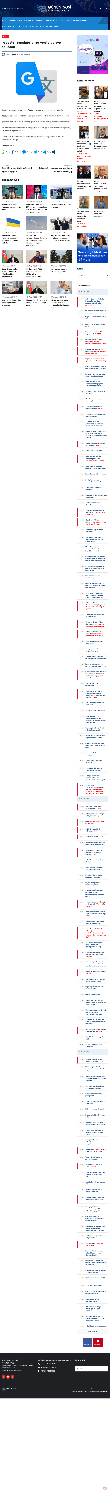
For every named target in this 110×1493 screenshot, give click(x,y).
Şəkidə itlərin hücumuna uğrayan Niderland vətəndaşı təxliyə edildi (96, 1002)
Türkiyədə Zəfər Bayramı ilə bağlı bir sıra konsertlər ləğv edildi (96, 914)
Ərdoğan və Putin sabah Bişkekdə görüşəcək (94, 868)
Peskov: (95, 822)
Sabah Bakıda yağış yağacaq (95, 474)
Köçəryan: (95, 360)
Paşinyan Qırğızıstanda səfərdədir (94, 488)
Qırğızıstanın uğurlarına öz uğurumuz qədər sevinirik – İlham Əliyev (60, 237)
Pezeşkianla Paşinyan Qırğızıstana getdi (93, 650)
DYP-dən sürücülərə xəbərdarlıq (92, 577)
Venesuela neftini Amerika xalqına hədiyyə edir (95, 922)
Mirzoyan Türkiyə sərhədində (96, 972)
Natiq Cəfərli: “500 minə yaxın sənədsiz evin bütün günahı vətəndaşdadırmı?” (95, 595)
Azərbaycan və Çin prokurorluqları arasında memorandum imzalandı (94, 424)
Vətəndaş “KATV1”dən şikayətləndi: (95, 634)
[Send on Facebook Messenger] (27, 152)
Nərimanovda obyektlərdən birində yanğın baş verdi (95, 1087)
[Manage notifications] (105, 1488)
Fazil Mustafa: (94, 1244)
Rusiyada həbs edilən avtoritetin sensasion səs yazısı (83, 218)
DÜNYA (46, 20)
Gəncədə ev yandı (95, 836)
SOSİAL (84, 20)
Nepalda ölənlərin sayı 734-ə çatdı (96, 1038)
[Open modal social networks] (53, 152)
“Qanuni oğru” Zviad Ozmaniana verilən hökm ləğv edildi (95, 1069)
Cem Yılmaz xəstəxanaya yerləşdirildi (94, 1095)
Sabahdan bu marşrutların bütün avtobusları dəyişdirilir (95, 467)
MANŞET (5, 20)
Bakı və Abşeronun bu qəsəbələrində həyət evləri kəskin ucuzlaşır (95, 1218)
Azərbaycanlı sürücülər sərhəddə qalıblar (95, 1060)
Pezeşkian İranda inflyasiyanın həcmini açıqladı (93, 1142)
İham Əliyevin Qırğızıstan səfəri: (95, 341)
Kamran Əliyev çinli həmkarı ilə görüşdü (95, 444)
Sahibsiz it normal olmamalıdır (91, 684)
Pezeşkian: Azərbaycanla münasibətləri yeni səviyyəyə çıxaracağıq (95, 1263)
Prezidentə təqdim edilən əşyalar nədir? (94, 333)
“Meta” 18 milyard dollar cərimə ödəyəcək (93, 1158)
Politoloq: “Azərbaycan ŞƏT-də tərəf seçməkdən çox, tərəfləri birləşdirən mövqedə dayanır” (96, 434)
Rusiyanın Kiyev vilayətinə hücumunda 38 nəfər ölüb (95, 954)
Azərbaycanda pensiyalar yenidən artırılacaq (95, 512)
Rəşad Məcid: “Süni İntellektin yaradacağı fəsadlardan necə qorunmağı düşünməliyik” (96, 719)
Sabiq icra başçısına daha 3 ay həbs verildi (95, 615)
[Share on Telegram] (47, 152)
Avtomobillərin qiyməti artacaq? (94, 761)
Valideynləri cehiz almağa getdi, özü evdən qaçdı (95, 815)
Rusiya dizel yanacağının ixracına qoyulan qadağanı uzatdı (95, 1132)
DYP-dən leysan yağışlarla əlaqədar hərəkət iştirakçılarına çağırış (95, 945)
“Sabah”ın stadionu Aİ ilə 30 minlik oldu (95, 1279)
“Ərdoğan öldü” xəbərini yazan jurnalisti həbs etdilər (95, 1123)
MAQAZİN (49, 26)
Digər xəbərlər (92, 1331)
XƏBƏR (5, 37)
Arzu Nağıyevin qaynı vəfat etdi (95, 1183)
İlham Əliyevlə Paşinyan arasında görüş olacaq (95, 459)
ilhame (14, 54)
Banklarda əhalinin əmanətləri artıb (92, 1300)
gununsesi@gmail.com (48, 1367)
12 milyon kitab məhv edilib (95, 710)
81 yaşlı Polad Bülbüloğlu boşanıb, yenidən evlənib (101, 145)
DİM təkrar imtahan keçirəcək (95, 311)
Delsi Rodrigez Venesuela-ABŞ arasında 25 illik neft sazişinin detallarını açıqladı (96, 964)
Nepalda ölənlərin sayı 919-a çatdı (95, 318)
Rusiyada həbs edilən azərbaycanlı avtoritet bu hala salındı (84, 111)
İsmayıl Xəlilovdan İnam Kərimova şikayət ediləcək (84, 185)
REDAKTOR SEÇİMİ (65, 20)
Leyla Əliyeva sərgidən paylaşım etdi (94, 807)
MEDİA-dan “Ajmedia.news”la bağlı (96, 1150)
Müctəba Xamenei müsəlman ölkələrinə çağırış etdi (96, 980)
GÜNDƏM (13, 20)
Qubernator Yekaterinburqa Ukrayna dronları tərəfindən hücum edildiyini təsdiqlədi (36, 240)
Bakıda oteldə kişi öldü (94, 451)
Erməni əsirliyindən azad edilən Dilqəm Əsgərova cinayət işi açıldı (94, 1253)
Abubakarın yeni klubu (94, 1285)
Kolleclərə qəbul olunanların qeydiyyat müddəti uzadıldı (95, 375)
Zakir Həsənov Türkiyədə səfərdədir (94, 830)
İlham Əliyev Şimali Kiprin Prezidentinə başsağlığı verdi (36, 302)
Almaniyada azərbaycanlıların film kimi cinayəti (96, 789)
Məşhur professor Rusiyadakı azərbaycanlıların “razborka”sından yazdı (96, 1012)
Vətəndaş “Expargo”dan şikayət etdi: (95, 624)
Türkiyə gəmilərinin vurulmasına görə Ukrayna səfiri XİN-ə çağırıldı (95, 1209)
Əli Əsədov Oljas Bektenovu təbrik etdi (95, 392)
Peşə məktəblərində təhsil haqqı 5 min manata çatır (95, 1199)
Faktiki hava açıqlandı (93, 994)
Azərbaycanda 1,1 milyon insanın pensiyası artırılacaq (12, 302)
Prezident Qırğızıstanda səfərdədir (94, 531)
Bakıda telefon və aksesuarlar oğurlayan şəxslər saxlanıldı (96, 367)
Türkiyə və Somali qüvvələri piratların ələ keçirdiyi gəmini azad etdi (96, 1078)
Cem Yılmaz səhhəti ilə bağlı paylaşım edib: (96, 904)
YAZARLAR (16, 26)
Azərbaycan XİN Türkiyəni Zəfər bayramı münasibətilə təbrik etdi (95, 1022)
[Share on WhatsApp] (6, 152)
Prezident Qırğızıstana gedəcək (94, 754)
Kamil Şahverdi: (96, 933)
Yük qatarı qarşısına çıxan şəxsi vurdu (95, 704)
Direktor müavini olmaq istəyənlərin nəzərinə (93, 876)
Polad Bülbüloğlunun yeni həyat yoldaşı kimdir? (100, 186)
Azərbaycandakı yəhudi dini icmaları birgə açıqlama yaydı (95, 1174)
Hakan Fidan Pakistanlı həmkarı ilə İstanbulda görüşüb (94, 852)
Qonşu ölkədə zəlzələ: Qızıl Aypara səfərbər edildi (95, 736)
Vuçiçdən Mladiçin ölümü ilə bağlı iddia (95, 1102)
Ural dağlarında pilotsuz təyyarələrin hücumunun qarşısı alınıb (94, 539)
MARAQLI (57, 26)
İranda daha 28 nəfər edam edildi (95, 1116)
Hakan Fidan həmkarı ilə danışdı (94, 1166)
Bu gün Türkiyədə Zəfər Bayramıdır (94, 1045)
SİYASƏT (20, 20)
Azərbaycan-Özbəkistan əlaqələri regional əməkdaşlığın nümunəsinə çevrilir (94, 893)
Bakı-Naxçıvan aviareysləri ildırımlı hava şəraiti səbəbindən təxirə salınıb (95, 1228)
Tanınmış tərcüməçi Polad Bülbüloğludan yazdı (95, 729)
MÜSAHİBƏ (77, 20)
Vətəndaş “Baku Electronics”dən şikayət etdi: (96, 606)
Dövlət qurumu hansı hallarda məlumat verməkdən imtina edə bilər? (95, 675)
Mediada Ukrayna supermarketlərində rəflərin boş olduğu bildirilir (95, 549)
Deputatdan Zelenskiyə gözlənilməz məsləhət (94, 769)
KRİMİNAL (24, 26)
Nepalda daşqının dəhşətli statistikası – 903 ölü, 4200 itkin (95, 745)
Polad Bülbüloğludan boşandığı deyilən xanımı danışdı (101, 111)
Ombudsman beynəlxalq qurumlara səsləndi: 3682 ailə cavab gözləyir (95, 1318)
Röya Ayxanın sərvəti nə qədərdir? (99, 213)
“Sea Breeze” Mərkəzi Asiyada (96, 522)
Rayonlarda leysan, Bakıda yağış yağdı (95, 642)
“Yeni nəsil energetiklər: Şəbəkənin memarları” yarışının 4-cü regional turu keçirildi (95, 694)
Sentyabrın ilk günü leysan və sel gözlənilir (96, 1237)
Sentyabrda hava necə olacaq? (93, 504)
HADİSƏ (32, 26)
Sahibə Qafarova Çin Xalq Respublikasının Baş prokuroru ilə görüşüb (94, 302)
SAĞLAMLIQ (40, 26)
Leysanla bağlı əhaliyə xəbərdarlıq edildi (93, 884)
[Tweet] (38, 152)
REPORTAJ (53, 20)
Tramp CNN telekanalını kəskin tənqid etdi (94, 1190)
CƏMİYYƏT (39, 20)
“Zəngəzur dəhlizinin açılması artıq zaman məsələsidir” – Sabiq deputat (96, 778)
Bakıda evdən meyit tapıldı (94, 1109)
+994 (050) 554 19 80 (48, 1364)
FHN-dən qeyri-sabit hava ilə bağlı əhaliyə (96, 1030)
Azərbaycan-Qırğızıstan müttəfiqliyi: (95, 351)
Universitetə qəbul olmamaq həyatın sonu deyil (11, 206)
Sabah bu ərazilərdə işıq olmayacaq (94, 861)
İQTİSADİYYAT (29, 20)
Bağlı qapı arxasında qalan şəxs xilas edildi (94, 988)
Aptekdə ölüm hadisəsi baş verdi (95, 325)
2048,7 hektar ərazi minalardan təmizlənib (93, 481)
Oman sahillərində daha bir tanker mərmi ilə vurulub (95, 843)
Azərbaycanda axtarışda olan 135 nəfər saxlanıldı (95, 1271)
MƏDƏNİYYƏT (7, 26)
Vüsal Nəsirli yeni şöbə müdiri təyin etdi (94, 407)
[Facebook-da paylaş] (15, 152)
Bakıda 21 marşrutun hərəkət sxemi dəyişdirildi (95, 1292)
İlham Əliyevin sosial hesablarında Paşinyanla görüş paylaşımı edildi (94, 384)
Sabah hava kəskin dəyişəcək (96, 1326)
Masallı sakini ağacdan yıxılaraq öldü (94, 400)
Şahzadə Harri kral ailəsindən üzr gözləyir (96, 496)
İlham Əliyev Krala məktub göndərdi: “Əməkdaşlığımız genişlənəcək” (95, 585)
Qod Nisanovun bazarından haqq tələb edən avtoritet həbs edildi (84, 151)
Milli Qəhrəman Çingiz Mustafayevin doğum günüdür (93, 1309)
